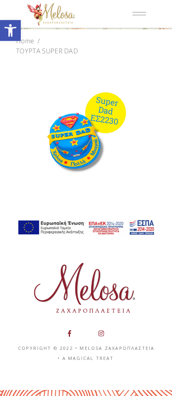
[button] (10, 30)
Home (25, 41)
